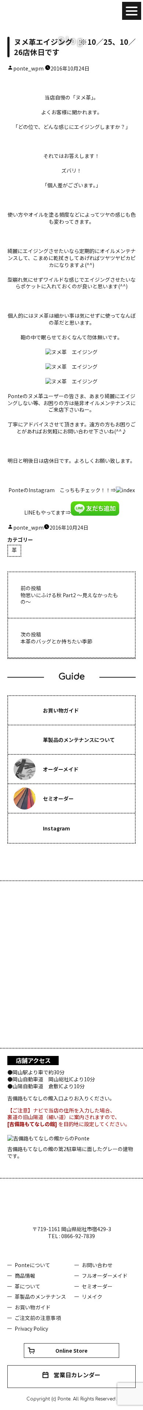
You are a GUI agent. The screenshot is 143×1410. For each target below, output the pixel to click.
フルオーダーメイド (105, 1275)
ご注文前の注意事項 (38, 1317)
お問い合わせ (97, 1265)
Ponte (29, 11)
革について (27, 1286)
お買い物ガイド (33, 1307)
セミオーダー (97, 1286)
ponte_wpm (28, 68)
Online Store (71, 1350)
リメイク (92, 1296)
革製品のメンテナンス (40, 1296)
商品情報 (25, 1275)
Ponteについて (32, 1265)
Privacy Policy (31, 1328)
